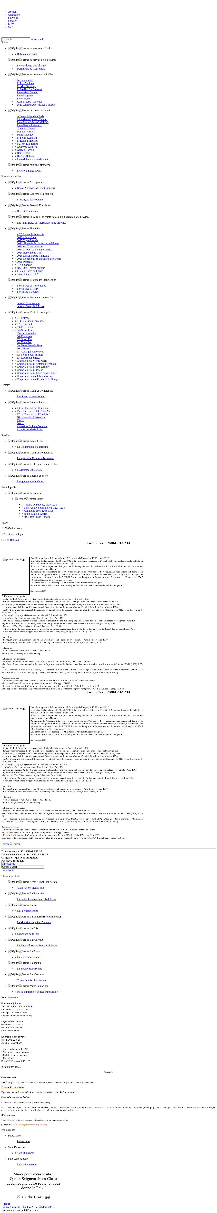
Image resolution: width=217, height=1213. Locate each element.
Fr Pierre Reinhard (27, 137)
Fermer (5, 844)
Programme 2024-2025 (29, 469)
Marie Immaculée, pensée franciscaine (37, 991)
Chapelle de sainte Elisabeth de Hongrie (38, 379)
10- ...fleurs (23, 348)
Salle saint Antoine (27, 1164)
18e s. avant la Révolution (31, 417)
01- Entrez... (23, 317)
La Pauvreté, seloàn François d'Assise (37, 945)
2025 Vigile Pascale (27, 240)
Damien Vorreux (26, 131)
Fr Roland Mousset (27, 140)
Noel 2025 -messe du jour (31, 267)
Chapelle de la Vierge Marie (32, 360)
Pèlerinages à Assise (27, 288)
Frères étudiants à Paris (29, 170)
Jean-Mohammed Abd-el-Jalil (32, 159)
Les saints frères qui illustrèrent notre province (41, 222)
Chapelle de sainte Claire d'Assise (35, 376)
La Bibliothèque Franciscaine (33, 446)
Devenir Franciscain (27, 211)
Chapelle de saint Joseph (30, 369)
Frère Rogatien (25, 95)
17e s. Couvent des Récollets (32, 414)
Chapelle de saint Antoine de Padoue (36, 363)
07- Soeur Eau (24, 339)
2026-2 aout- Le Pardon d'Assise (34, 249)
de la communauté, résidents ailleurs (36, 104)
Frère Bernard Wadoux (29, 125)
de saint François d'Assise (30, 306)
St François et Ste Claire (30, 199)
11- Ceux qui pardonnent (30, 351)
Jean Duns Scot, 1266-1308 (39, 510)
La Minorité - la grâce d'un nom (34, 922)
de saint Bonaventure (28, 303)
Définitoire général (27, 54)
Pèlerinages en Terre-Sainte (31, 285)
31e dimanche (24, 264)
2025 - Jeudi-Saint (26, 237)
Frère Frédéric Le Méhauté (31, 65)
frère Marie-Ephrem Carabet (32, 119)
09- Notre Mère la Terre (29, 345)
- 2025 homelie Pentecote (30, 234)
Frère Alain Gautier (27, 92)
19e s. (20, 420)
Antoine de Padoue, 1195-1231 (41, 504)
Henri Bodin (23, 152)
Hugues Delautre (26, 156)
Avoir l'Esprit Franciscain (30, 887)
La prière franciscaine (28, 957)
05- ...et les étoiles (26, 333)
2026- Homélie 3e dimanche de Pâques (38, 243)
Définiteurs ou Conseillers (31, 68)
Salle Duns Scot (25, 1152)
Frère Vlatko (24, 98)
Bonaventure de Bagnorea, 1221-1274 (44, 507)
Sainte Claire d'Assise (36, 513)
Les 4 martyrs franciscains (31, 396)
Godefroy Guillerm (27, 146)
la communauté (25, 80)
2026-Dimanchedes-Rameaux (33, 255)
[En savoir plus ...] (47, 1207)
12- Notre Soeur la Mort (30, 354)
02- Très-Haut (24, 324)
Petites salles (23, 1141)
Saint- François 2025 (28, 274)
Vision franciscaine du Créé (31, 980)
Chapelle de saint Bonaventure (33, 366)
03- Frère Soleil (25, 327)
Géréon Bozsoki (25, 149)
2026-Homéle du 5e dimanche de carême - (39, 258)
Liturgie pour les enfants (30, 481)
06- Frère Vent (24, 336)
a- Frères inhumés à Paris (30, 116)
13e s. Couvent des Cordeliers (33, 408)
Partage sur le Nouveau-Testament (35, 458)
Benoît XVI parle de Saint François (36, 188)
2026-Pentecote (25, 261)
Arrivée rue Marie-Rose (30, 429)
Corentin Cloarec (26, 128)
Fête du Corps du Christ (30, 270)
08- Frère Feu (24, 342)
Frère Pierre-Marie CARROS (32, 122)
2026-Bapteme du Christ (30, 252)
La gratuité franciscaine (29, 968)
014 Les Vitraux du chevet (31, 320)
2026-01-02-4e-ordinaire (30, 246)
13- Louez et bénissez (28, 357)
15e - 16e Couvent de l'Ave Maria (35, 411)
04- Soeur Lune (25, 330)
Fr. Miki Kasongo (26, 86)
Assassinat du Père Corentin (32, 426)
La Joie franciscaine (27, 910)
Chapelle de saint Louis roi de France (37, 373)
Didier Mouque (25, 134)
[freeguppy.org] (12, 1207)
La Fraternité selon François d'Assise (36, 899)
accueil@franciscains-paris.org (16, 1015)
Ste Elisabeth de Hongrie (37, 516)
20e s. (20, 423)
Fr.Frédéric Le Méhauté (29, 89)
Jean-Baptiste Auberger (29, 101)
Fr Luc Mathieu (25, 83)
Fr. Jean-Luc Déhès (27, 143)
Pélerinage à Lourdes (28, 291)
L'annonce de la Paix (28, 933)
